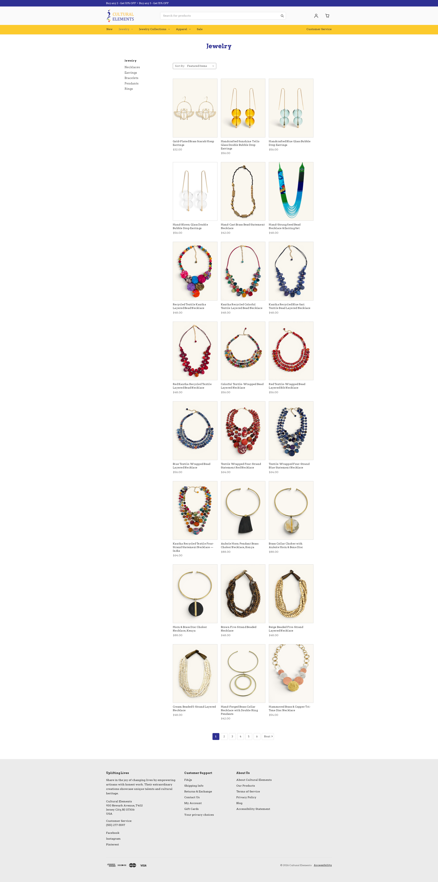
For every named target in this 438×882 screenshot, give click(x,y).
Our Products (245, 785)
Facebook (112, 832)
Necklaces (132, 67)
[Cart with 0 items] (327, 15)
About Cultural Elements (254, 779)
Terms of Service (248, 791)
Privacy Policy (246, 797)
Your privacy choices (199, 814)
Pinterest (112, 844)
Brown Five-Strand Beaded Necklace (238, 629)
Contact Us (192, 797)
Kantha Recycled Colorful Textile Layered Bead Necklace (241, 306)
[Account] (316, 15)
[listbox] (201, 66)
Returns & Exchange (198, 791)
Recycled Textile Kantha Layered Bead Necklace (189, 306)
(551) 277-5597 (115, 825)
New (109, 29)
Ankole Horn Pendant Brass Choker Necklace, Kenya (240, 545)
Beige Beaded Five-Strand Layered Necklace (286, 629)
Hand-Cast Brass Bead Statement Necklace (243, 226)
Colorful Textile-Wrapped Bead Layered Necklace (242, 386)
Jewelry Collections (152, 29)
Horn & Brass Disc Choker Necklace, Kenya (190, 629)
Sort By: (180, 66)
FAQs (188, 779)
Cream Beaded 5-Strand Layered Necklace (194, 708)
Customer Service (319, 29)
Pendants (132, 83)
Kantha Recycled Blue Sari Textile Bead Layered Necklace (289, 306)
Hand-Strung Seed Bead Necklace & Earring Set (284, 226)
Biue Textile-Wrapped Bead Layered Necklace (191, 465)
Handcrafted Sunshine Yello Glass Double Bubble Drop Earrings (240, 145)
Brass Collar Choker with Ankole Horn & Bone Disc (286, 545)
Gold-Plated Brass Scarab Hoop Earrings (193, 143)
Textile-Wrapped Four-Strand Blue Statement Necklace (289, 465)
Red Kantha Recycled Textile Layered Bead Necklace (192, 386)
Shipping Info (193, 785)
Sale (200, 29)
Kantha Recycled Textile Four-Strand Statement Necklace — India (193, 547)
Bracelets (131, 78)
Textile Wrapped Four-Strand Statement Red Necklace (241, 465)
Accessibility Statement (253, 809)
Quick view (195, 108)
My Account (193, 803)
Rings (129, 88)
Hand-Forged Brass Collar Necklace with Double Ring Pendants (239, 710)
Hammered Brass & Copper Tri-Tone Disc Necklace (290, 708)
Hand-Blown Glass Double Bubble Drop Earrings (190, 226)
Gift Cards (191, 809)
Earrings (131, 72)
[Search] (282, 15)
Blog (239, 803)
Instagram (113, 838)
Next (267, 736)
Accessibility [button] (323, 865)
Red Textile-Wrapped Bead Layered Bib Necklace (287, 386)
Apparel (181, 29)
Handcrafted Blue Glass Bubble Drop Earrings (290, 143)
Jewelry (124, 29)
